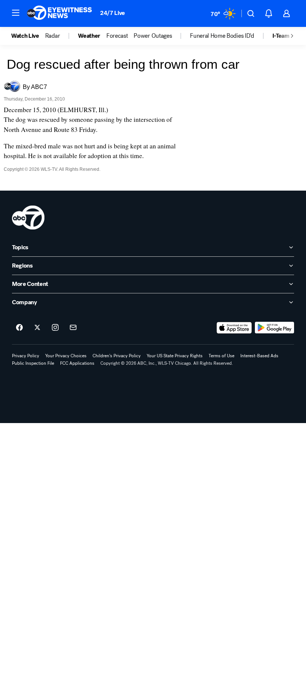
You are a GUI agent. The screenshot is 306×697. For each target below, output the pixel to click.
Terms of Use (221, 356)
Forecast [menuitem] (117, 36)
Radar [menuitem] (52, 36)
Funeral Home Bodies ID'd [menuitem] (222, 36)
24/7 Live (112, 13)
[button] (16, 12)
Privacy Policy (25, 356)
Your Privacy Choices (66, 356)
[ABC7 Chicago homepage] (59, 13)
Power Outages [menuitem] (153, 36)
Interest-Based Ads (259, 356)
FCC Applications (77, 363)
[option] (28, 36)
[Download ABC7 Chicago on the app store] (234, 328)
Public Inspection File (33, 363)
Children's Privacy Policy (117, 356)
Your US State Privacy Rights (175, 356)
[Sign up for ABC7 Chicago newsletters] (73, 327)
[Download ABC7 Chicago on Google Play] (274, 328)
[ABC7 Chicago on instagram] (55, 327)
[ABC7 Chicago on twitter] (37, 327)
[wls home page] (28, 217)
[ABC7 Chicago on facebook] (19, 327)
